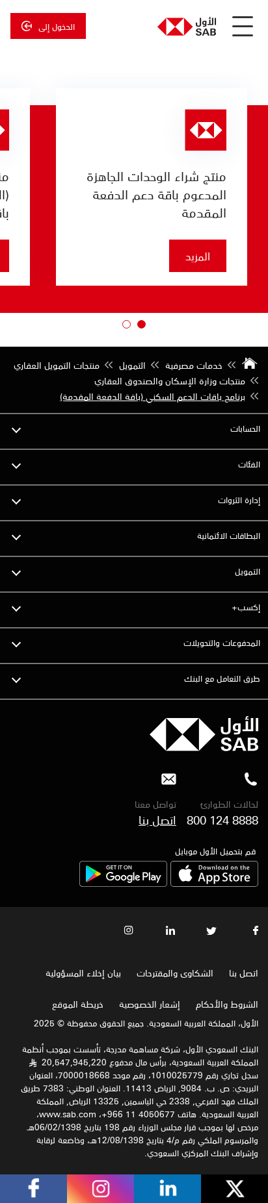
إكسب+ (246, 607)
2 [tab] (123, 327)
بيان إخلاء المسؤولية (83, 972)
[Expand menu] (16, 428)
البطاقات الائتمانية (228, 535)
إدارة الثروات (239, 499)
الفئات (249, 464)
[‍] (204, 747)
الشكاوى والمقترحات (175, 972)
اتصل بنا (157, 819)
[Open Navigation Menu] (242, 26)
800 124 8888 (222, 819)
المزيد (197, 256)
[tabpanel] (151, 187)
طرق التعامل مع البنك (222, 678)
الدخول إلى (56, 26)
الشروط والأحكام (227, 1003)
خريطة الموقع (76, 1003)
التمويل (247, 571)
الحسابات (245, 428)
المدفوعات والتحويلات (221, 642)
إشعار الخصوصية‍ (149, 1003)
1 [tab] (138, 327)
